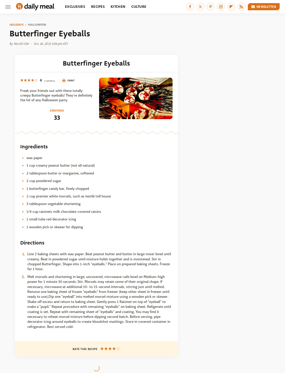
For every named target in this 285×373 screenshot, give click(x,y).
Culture (138, 6)
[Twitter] (200, 6)
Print (71, 80)
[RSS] (241, 6)
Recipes (98, 6)
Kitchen (118, 6)
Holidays (17, 24)
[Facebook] (190, 6)
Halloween (37, 24)
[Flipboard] (231, 6)
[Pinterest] (210, 6)
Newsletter (266, 6)
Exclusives (75, 6)
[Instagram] (221, 6)
